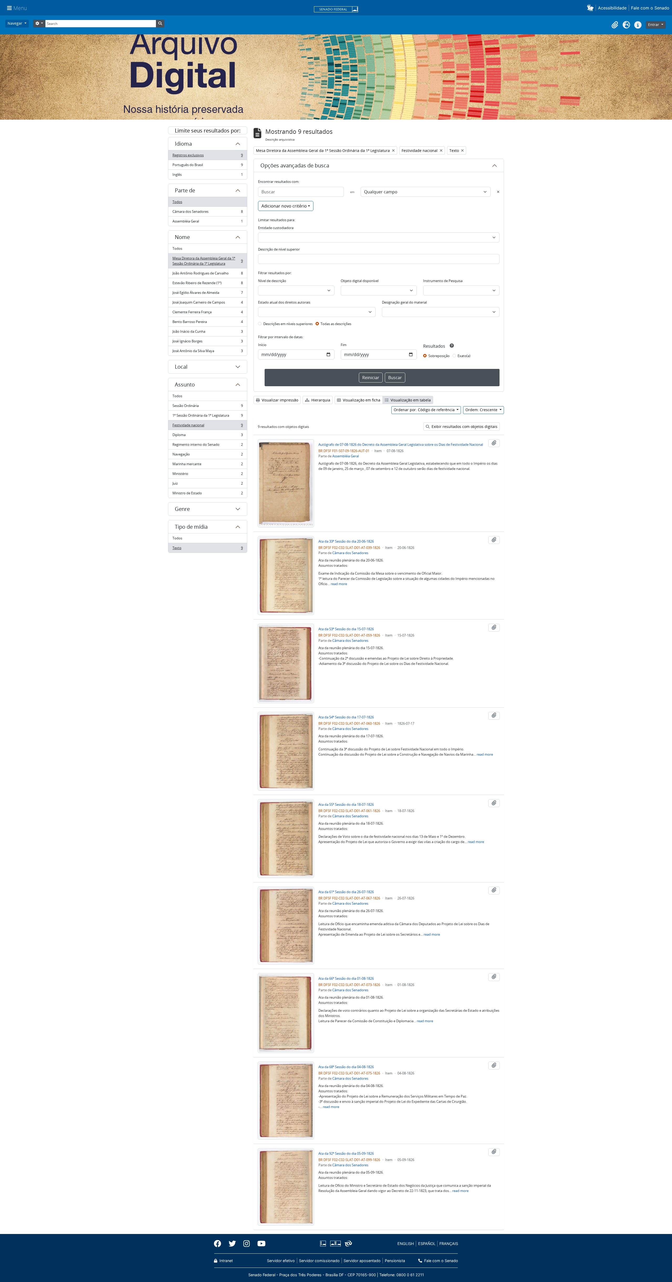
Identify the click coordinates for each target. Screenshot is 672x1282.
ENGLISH (405, 1243)
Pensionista (395, 1260)
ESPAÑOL (426, 1243)
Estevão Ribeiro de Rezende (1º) (207, 284)
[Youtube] (260, 1243)
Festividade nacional (207, 426)
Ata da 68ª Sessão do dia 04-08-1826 (346, 1066)
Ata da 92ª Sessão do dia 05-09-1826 (346, 1153)
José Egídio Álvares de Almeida (207, 294)
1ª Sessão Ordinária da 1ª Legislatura (207, 416)
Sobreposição (439, 355)
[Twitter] (232, 1243)
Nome (182, 237)
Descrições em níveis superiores (288, 323)
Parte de (185, 190)
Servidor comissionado (319, 1260)
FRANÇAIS (448, 1243)
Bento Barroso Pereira (207, 323)
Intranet (225, 1260)
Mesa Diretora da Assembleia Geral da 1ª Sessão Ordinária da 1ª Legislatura (207, 261)
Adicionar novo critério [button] (284, 206)
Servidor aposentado (362, 1260)
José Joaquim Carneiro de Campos (207, 303)
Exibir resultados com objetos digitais (463, 426)
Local (181, 366)
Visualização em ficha (361, 400)
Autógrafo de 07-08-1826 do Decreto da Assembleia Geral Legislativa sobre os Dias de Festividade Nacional (400, 444)
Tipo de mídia (191, 526)
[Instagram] (247, 1243)
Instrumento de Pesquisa (443, 280)
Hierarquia (320, 400)
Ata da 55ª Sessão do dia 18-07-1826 (346, 804)
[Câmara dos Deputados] (324, 1244)
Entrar (654, 24)
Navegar (15, 23)
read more (339, 583)
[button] (591, 7)
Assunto (185, 384)
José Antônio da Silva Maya (207, 352)
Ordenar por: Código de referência (425, 409)
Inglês (207, 175)
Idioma (183, 143)
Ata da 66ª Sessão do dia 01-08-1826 (346, 978)
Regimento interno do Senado (207, 445)
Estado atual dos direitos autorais (284, 302)
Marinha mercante (207, 465)
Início (262, 344)
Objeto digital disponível (360, 280)
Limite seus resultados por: (207, 130)
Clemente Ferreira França (207, 313)
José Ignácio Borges (207, 342)
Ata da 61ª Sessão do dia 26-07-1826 (346, 891)
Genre (182, 508)
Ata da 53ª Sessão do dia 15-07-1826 (346, 629)
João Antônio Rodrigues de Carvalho (207, 274)
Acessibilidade (612, 7)
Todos (177, 201)
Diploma (207, 436)
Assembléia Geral (207, 222)
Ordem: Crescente (481, 409)
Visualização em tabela (410, 400)
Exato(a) (464, 355)
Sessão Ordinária (207, 407)
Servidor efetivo (281, 1260)
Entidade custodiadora (275, 227)
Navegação (207, 455)
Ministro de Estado (207, 494)
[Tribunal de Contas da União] (347, 1244)
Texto (207, 549)
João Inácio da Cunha (207, 332)
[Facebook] (219, 1243)
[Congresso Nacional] (335, 1244)
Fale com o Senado (650, 7)
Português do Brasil (207, 166)
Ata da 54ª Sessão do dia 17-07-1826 (346, 717)
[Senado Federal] (336, 10)
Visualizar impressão (279, 400)
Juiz (207, 484)
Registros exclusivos (207, 156)
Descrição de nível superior (279, 249)
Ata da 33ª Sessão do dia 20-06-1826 (346, 541)
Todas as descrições (336, 323)
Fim (343, 344)
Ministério (207, 475)
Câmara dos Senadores (207, 212)
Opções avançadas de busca (294, 165)
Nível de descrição (272, 280)
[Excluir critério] (498, 191)
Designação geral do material (404, 302)
